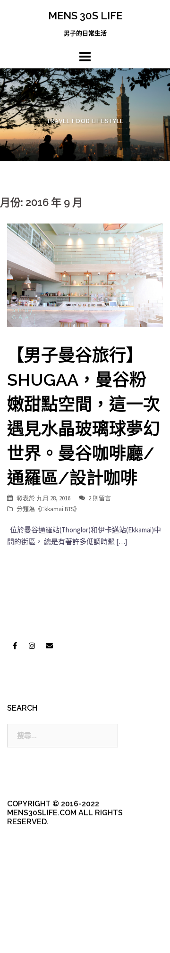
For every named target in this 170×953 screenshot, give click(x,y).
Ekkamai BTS (57, 509)
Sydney (76, 937)
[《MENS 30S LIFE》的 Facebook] (14, 645)
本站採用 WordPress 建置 (46, 921)
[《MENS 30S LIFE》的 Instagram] (32, 645)
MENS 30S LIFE (85, 15)
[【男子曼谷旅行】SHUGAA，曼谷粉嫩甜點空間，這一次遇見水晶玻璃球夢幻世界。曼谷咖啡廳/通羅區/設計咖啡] (85, 274)
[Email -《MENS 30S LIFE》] (49, 645)
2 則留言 (99, 498)
